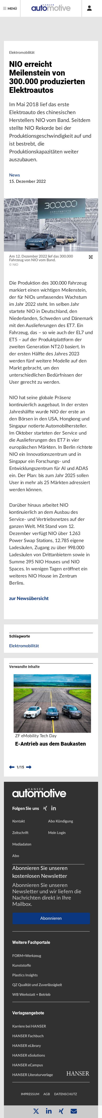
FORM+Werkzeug (26, 956)
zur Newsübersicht (28, 598)
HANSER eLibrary (26, 1046)
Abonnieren (51, 918)
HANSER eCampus (27, 1065)
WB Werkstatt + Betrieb (31, 995)
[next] (28, 767)
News (14, 175)
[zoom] (91, 257)
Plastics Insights (25, 975)
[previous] (11, 767)
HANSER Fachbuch (28, 1036)
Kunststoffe (21, 965)
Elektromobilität (24, 646)
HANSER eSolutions (28, 1055)
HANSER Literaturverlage (32, 1075)
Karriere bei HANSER (29, 1026)
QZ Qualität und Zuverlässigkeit (37, 985)
